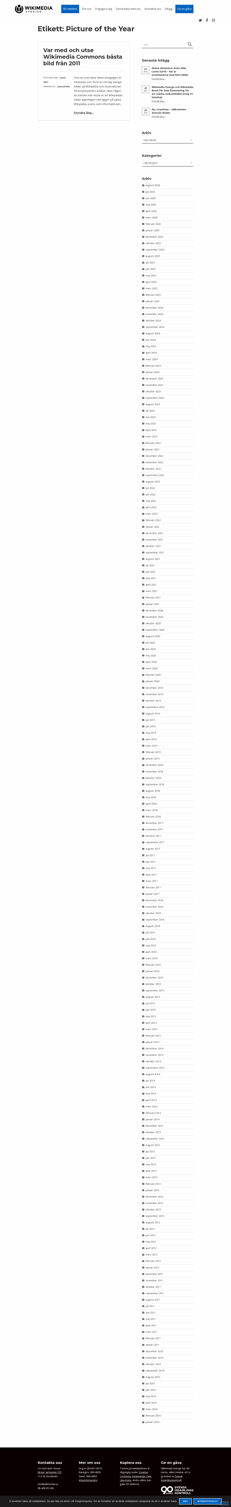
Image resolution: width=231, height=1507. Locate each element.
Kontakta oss (153, 9)
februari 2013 (153, 1183)
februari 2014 (153, 1113)
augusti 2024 (153, 333)
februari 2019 (153, 752)
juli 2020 (150, 642)
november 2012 (154, 1203)
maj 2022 (151, 500)
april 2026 (151, 211)
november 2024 (154, 314)
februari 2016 (153, 964)
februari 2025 (153, 294)
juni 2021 (151, 571)
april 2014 (151, 1100)
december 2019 (154, 687)
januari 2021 (152, 604)
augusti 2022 (153, 481)
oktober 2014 (153, 1061)
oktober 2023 (153, 391)
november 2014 (154, 1054)
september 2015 (155, 990)
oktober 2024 (153, 320)
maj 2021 (151, 578)
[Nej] (224, 1503)
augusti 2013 (153, 1145)
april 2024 (151, 352)
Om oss (86, 9)
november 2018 (154, 771)
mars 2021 (151, 591)
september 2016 (155, 919)
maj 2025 (151, 275)
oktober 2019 (153, 700)
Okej (185, 1501)
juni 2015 (151, 1009)
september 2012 (155, 1216)
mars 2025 (151, 288)
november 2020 (154, 616)
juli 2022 (150, 488)
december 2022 (154, 455)
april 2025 (151, 282)
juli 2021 (150, 565)
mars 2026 (151, 217)
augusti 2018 (153, 790)
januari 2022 (152, 526)
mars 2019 (151, 745)
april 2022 (151, 507)
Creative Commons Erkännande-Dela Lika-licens (135, 1476)
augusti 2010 (153, 1377)
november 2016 (154, 906)
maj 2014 (151, 1093)
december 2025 (154, 236)
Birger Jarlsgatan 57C (50, 1472)
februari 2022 (153, 520)
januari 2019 (152, 758)
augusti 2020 (153, 636)
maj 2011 (151, 1319)
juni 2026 (151, 198)
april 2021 (151, 584)
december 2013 (154, 1125)
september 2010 (155, 1370)
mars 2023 (151, 436)
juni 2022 (151, 494)
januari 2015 (152, 1042)
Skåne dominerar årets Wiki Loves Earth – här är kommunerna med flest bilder (170, 71)
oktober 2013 (153, 1132)
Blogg (169, 9)
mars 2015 (151, 1029)
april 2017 (151, 874)
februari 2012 (153, 1261)
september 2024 (155, 327)
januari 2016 (152, 971)
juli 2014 (150, 1080)
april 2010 (151, 1402)
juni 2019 (151, 726)
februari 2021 (153, 597)
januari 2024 (152, 372)
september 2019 (155, 707)
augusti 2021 (153, 558)
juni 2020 (151, 649)
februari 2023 (153, 443)
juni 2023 (151, 417)
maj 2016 (151, 945)
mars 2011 (151, 1331)
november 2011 (154, 1280)
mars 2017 (151, 881)
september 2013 (155, 1138)
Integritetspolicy (88, 1480)
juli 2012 (150, 1228)
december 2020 (154, 610)
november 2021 (154, 539)
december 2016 (154, 900)
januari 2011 (152, 1344)
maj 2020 (151, 655)
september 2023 (155, 397)
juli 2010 (150, 1383)
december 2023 (154, 378)
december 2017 (154, 823)
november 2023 (154, 385)
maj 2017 (151, 868)
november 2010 (154, 1357)
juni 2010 (151, 1389)
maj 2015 (151, 1016)
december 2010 (154, 1351)
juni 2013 (151, 1158)
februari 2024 (153, 365)
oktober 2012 (153, 1209)
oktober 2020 (153, 623)
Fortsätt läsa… (84, 113)
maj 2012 (151, 1241)
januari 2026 (152, 230)
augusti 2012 (153, 1222)
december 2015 (154, 977)
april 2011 (151, 1325)
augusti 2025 (153, 256)
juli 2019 (150, 720)
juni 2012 (151, 1235)
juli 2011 (150, 1306)
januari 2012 (152, 1267)
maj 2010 (151, 1396)
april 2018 (151, 803)
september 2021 (155, 552)
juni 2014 (151, 1087)
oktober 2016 (153, 913)
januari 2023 (152, 449)
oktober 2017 (153, 835)
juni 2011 (151, 1312)
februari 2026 (153, 224)
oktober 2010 (153, 1364)
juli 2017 (150, 855)
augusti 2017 (153, 848)
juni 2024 (151, 339)
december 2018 (154, 765)
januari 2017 (152, 893)
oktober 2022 (153, 468)
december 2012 (154, 1196)
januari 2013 (152, 1190)
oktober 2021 (153, 546)
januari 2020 (152, 681)
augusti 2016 (153, 926)
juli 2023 (150, 410)
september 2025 (155, 249)
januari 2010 (152, 1422)
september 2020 (155, 629)
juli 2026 (150, 191)
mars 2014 (151, 1106)
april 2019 (151, 739)
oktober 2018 (153, 778)
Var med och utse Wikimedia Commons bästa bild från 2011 (82, 57)
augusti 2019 (153, 713)
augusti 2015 (153, 996)
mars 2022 (151, 513)
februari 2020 (153, 674)
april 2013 (151, 1170)
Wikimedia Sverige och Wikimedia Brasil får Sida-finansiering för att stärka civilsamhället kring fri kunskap (172, 92)
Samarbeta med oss (128, 9)
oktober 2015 (153, 984)
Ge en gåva (184, 9)
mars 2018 (151, 810)
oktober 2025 (153, 243)
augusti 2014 (153, 1074)
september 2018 (155, 784)
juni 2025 (151, 269)
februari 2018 (153, 816)
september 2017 (155, 842)
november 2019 (154, 694)
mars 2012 (151, 1254)
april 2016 (151, 951)
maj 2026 (151, 204)
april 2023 (151, 430)
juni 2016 (151, 939)
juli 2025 (150, 262)
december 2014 (154, 1048)
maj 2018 (151, 797)
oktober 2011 (153, 1286)
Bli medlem (70, 9)
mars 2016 (151, 958)
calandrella (63, 86)
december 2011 (154, 1274)
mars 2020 (151, 668)
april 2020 (151, 661)
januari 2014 (152, 1119)
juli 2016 (150, 932)
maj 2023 (151, 423)
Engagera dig (103, 9)
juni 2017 (151, 861)
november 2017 (154, 829)
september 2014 (155, 1067)
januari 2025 (152, 301)
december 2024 (154, 307)
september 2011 (155, 1293)
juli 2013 (150, 1151)
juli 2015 (150, 1003)
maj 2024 (151, 346)
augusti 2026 (153, 185)
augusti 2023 (153, 404)
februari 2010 (153, 1415)
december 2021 (154, 533)
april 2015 (151, 1022)
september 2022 (155, 475)
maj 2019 (151, 732)
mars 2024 (151, 359)
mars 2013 (151, 1177)
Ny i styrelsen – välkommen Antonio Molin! (169, 111)
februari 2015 (153, 1035)
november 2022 (154, 462)
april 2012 (151, 1248)
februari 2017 (153, 887)
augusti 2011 (153, 1299)
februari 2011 (153, 1338)
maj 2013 (151, 1164)
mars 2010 (151, 1409)
